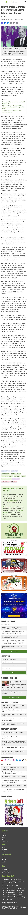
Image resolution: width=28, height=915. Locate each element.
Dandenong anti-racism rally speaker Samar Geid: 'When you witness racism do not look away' (14, 742)
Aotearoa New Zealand (7, 476)
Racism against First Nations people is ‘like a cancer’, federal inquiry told (14, 781)
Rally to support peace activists (10, 646)
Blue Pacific (17, 476)
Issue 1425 (14, 20)
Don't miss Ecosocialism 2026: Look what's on (13, 748)
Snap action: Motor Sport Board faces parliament (12, 628)
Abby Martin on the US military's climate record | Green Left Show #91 (13, 724)
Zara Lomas (5, 17)
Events (4, 863)
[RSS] (26, 760)
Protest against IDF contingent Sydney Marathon (12, 733)
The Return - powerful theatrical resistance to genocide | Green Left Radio (13, 706)
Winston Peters (5, 481)
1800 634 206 (16, 515)
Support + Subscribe (15, 1)
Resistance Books (6, 871)
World (21, 20)
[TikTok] (10, 760)
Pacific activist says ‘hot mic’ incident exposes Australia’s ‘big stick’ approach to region (13, 107)
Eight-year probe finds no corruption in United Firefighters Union (12, 772)
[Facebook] (5, 23)
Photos (4, 847)
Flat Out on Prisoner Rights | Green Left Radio (12, 710)
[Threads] (23, 760)
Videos (3, 851)
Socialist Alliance (6, 873)
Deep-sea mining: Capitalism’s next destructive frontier (11, 111)
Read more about (9, 903)
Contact (4, 861)
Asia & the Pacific (6, 471)
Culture (4, 839)
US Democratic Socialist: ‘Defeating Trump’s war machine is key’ (14, 786)
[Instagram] (13, 760)
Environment (15, 471)
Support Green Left (9, 678)
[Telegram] (17, 760)
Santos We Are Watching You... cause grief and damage (13, 632)
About (3, 857)
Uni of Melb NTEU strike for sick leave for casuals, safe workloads (13, 768)
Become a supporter (8, 507)
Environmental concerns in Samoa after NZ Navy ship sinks (13, 102)
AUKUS (23, 476)
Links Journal (5, 869)
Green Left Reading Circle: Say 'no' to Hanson (12, 636)
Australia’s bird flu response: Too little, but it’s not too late (13, 777)
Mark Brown (14, 481)
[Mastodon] (2, 23)
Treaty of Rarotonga (6, 479)
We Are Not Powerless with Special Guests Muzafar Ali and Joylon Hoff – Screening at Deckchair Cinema (14, 642)
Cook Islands (16, 479)
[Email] (14, 23)
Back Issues (5, 841)
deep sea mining (5, 473)
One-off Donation (12, 501)
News (3, 834)
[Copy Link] (17, 23)
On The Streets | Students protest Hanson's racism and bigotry (14, 719)
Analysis (4, 836)
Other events (14, 652)
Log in (25, 1)
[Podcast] (5, 760)
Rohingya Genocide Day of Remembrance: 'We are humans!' (13, 737)
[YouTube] (2, 760)
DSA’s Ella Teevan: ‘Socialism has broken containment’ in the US (13, 790)
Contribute (4, 859)
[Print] (11, 23)
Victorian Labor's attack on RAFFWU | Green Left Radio (14, 715)
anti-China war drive (16, 473)
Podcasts (4, 849)
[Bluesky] (8, 23)
